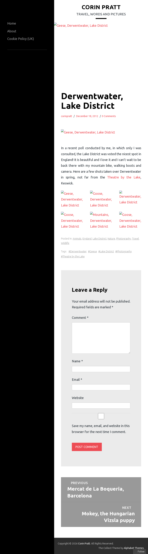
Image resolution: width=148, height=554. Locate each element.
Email (77, 379)
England (87, 238)
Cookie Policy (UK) (20, 38)
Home (11, 23)
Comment (80, 317)
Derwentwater (78, 251)
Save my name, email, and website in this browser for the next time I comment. (101, 428)
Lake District (99, 238)
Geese (93, 251)
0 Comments (109, 116)
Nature (111, 238)
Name (77, 361)
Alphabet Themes (134, 548)
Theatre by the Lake (123, 177)
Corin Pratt (101, 7)
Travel (135, 238)
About (11, 31)
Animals (77, 238)
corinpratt (66, 116)
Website (78, 398)
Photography (123, 238)
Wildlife (65, 243)
